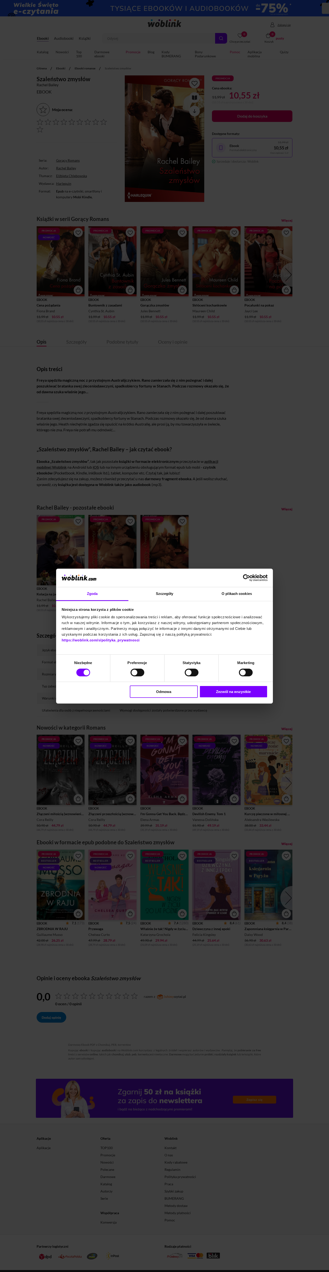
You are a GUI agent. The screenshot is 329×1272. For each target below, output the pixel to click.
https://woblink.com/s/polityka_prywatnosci (101, 640)
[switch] (137, 672)
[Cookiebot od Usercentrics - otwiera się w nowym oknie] (246, 577)
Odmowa (163, 692)
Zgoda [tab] (92, 594)
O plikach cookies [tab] (237, 594)
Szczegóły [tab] (164, 594)
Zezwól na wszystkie (233, 692)
